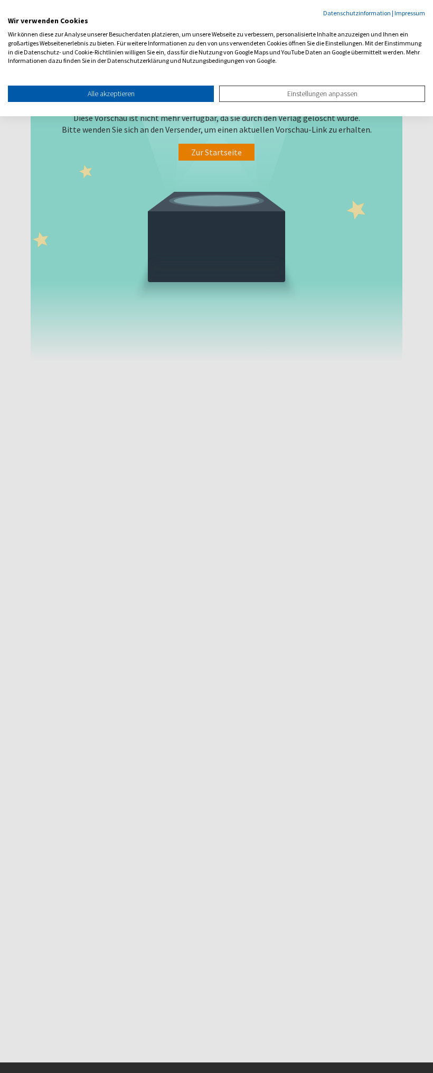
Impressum (409, 13)
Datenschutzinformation (357, 13)
